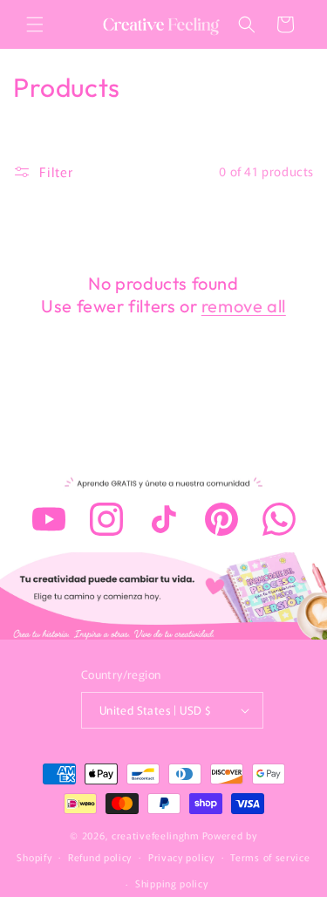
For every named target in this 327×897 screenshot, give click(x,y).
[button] (35, 24)
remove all (243, 306)
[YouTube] (48, 519)
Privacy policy (181, 857)
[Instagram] (106, 519)
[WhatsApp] (279, 519)
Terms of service (270, 857)
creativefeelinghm (156, 835)
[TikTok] (164, 519)
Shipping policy (171, 883)
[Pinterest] (221, 519)
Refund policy (100, 857)
